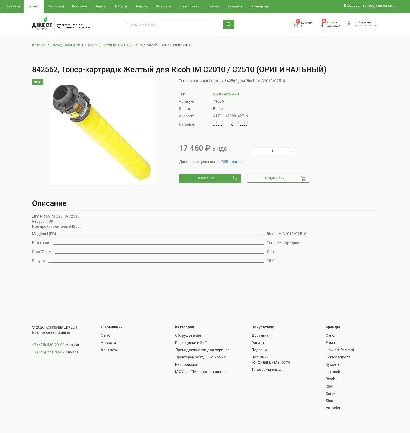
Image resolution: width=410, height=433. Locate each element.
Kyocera (333, 364)
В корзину (206, 178)
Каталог (34, 6)
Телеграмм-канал (266, 369)
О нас (105, 335)
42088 (230, 116)
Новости (120, 6)
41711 (218, 116)
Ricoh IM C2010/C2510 (122, 45)
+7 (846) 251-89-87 (48, 352)
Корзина (213, 6)
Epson (331, 342)
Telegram (235, 6)
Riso (329, 386)
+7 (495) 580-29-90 (48, 344)
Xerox (330, 393)
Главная (13, 6)
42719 (242, 116)
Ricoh (93, 45)
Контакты (164, 6)
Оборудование (188, 335)
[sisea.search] (228, 24)
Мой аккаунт (362, 22)
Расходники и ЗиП (67, 45)
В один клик (274, 178)
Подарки (141, 6)
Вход (357, 26)
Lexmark (333, 371)
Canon (331, 335)
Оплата (100, 6)
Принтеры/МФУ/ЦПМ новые (200, 357)
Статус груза (189, 6)
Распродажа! (186, 364)
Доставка (79, 6)
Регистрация (370, 26)
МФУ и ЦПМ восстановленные (202, 371)
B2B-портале (232, 161)
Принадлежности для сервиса (202, 350)
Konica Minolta (338, 357)
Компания (56, 6)
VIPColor (333, 408)
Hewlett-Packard (340, 350)
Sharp (330, 400)
